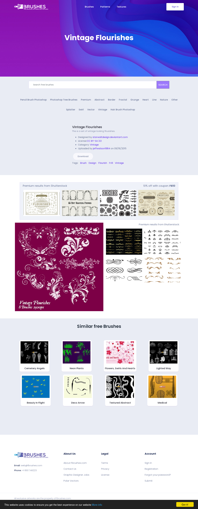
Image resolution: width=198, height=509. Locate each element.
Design (92, 163)
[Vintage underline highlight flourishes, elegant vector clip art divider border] (162, 269)
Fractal (123, 99)
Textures (121, 6)
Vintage (102, 109)
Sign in (148, 463)
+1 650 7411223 (29, 470)
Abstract (100, 99)
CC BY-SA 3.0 (94, 141)
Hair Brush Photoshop (123, 109)
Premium (86, 99)
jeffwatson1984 (101, 148)
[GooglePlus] (79, 169)
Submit (148, 480)
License (105, 474)
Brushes (89, 6)
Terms (104, 463)
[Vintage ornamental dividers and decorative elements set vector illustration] (162, 242)
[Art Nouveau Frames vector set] (80, 203)
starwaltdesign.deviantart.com (110, 137)
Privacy (105, 469)
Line (154, 99)
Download (83, 156)
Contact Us (69, 469)
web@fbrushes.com (31, 465)
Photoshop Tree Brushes (63, 99)
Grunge (134, 99)
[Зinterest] (77, 169)
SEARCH (162, 84)
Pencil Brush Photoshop (33, 99)
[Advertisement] (99, 50)
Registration (151, 469)
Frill (111, 163)
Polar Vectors (71, 480)
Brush (83, 163)
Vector (91, 109)
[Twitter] (75, 169)
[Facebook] (73, 169)
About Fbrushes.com (75, 463)
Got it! (185, 504)
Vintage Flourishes (87, 127)
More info (97, 504)
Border (111, 99)
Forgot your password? (158, 474)
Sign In (175, 6)
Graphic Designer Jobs (76, 474)
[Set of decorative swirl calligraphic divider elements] (124, 269)
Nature (164, 99)
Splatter (70, 109)
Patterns (105, 6)
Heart (145, 99)
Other (174, 99)
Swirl (81, 109)
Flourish (102, 163)
